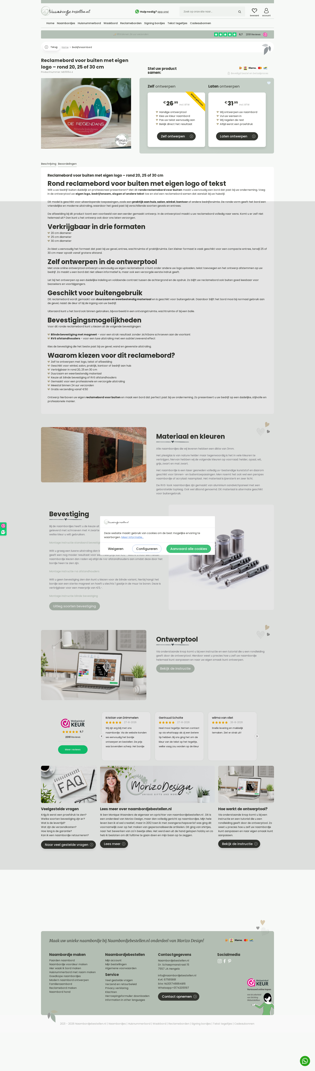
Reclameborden (178, 1024)
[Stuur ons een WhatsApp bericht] (305, 1061)
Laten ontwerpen (233, 136)
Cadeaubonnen (244, 1024)
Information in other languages (125, 1000)
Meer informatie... (132, 537)
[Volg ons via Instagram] (219, 961)
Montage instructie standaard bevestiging (76, 543)
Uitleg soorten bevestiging (74, 606)
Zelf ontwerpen (173, 136)
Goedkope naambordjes (65, 976)
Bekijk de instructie (175, 668)
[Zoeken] (239, 11)
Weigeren (115, 548)
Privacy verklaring (116, 988)
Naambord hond (59, 992)
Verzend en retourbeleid (121, 984)
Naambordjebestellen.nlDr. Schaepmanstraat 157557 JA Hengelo (173, 965)
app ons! (163, 12)
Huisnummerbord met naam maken (72, 972)
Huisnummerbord (138, 1024)
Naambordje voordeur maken (68, 964)
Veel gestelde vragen (119, 980)
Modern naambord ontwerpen (69, 980)
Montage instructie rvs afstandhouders (74, 571)
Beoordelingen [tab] (67, 164)
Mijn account (113, 960)
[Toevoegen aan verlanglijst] (269, 83)
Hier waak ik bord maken (65, 968)
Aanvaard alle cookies (188, 548)
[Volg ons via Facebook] (224, 961)
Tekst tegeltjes (222, 1024)
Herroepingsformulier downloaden (127, 996)
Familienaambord (60, 984)
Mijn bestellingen (116, 964)
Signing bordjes (201, 1024)
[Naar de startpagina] (65, 11)
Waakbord (159, 1024)
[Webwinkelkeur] (260, 996)
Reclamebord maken (63, 988)
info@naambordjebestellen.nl (177, 975)
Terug (54, 47)
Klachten (111, 992)
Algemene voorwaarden (120, 968)
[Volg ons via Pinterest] (229, 961)
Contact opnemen (177, 996)
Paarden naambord (62, 960)
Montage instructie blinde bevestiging (73, 596)
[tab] (48, 164)
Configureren (147, 548)
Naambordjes (117, 1024)
